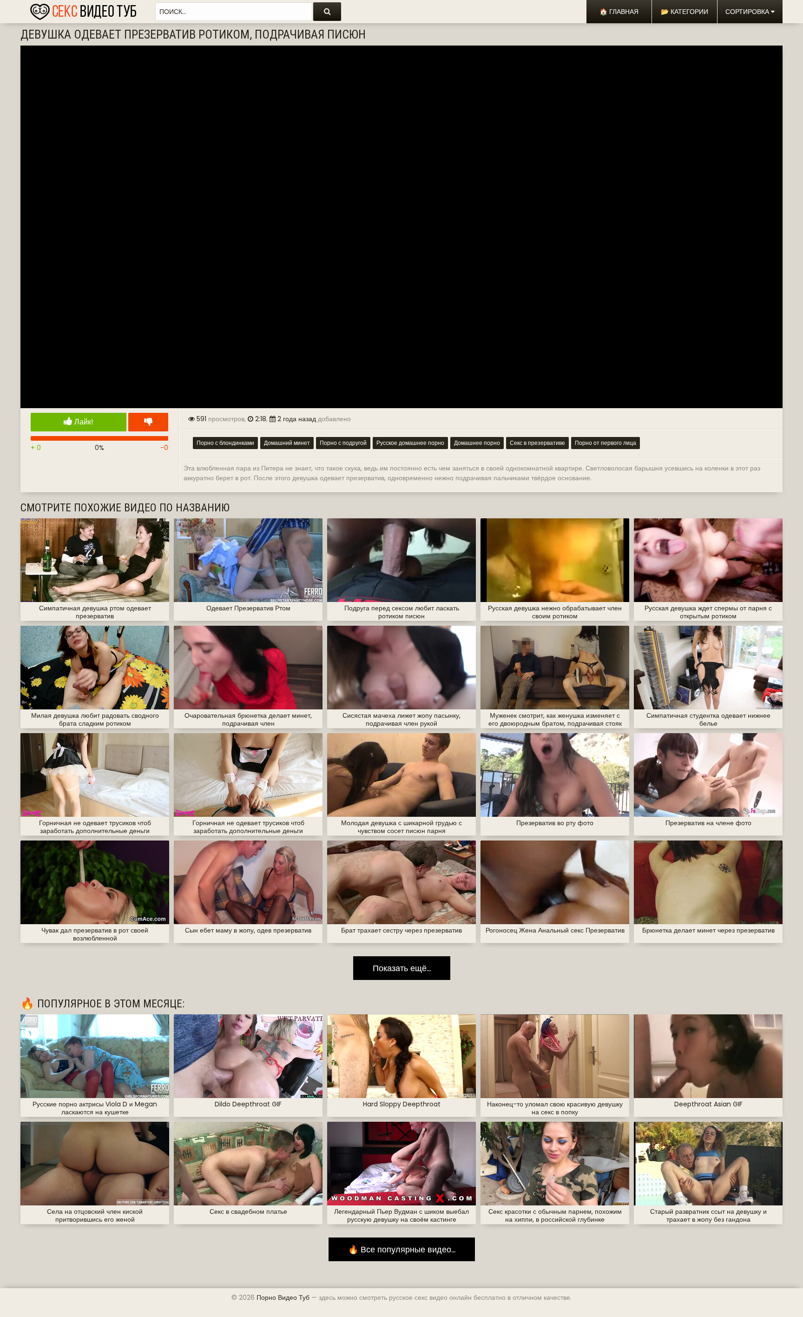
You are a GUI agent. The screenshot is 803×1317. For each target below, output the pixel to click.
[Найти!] (327, 11)
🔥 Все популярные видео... (401, 1249)
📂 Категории (684, 11)
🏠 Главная (618, 11)
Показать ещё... (402, 968)
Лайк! (82, 422)
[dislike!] (148, 422)
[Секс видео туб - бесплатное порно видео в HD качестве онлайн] (83, 9)
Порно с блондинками (225, 443)
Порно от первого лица (605, 443)
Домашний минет (287, 443)
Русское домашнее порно (410, 443)
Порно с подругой (343, 443)
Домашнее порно (477, 443)
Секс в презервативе (537, 443)
